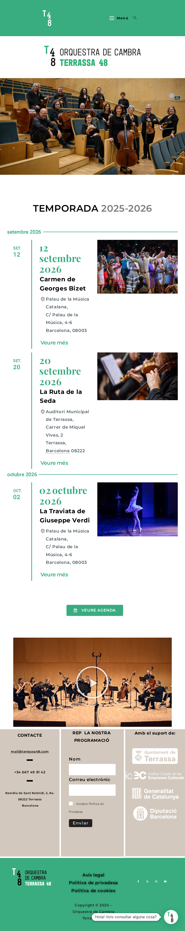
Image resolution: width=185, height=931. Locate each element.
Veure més (54, 342)
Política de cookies (93, 890)
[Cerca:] (133, 18)
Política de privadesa (93, 882)
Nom (75, 760)
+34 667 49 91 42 (30, 772)
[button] (92, 682)
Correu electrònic (90, 780)
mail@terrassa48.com (30, 751)
